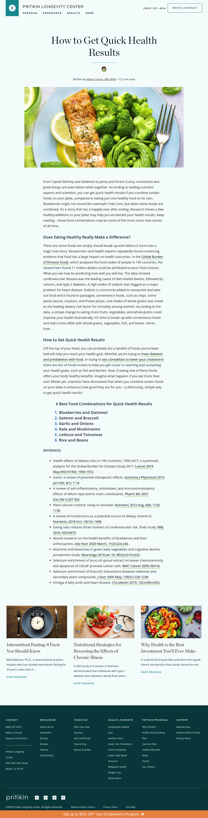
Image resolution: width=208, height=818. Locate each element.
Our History (148, 766)
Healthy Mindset (151, 749)
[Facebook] (37, 798)
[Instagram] (54, 798)
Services (78, 732)
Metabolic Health (117, 766)
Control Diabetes (117, 749)
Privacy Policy (183, 738)
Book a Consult (14, 732)
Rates (145, 755)
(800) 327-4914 (154, 8)
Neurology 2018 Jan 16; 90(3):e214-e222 (110, 555)
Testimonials (47, 755)
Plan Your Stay (82, 726)
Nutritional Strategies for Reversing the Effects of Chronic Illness (97, 651)
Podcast (44, 749)
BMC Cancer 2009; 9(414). (141, 566)
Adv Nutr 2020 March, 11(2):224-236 (101, 544)
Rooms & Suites (82, 749)
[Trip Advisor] (46, 798)
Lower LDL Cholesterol (120, 744)
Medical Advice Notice (83, 807)
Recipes (44, 744)
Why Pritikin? (149, 726)
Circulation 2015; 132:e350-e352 (136, 582)
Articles (44, 738)
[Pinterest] (63, 798)
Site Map (130, 807)
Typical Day (80, 744)
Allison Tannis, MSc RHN (101, 79)
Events (145, 761)
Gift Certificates (82, 738)
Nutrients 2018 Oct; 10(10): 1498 (77, 521)
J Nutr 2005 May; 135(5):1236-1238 (123, 577)
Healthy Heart (115, 738)
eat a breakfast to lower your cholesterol (132, 359)
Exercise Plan (149, 744)
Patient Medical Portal (188, 732)
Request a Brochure (16, 738)
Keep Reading (16, 677)
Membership (183, 726)
